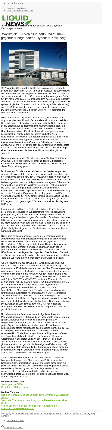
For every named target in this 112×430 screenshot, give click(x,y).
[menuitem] (54, 8)
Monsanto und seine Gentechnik (17, 408)
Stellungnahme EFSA (12, 384)
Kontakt (4, 416)
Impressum (56, 413)
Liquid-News (20, 413)
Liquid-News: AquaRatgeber (17, 8)
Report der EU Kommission (15, 387)
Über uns (68, 413)
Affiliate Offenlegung (84, 413)
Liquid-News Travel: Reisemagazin (20, 11)
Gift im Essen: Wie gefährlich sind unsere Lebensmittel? (29, 405)
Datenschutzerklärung (39, 413)
